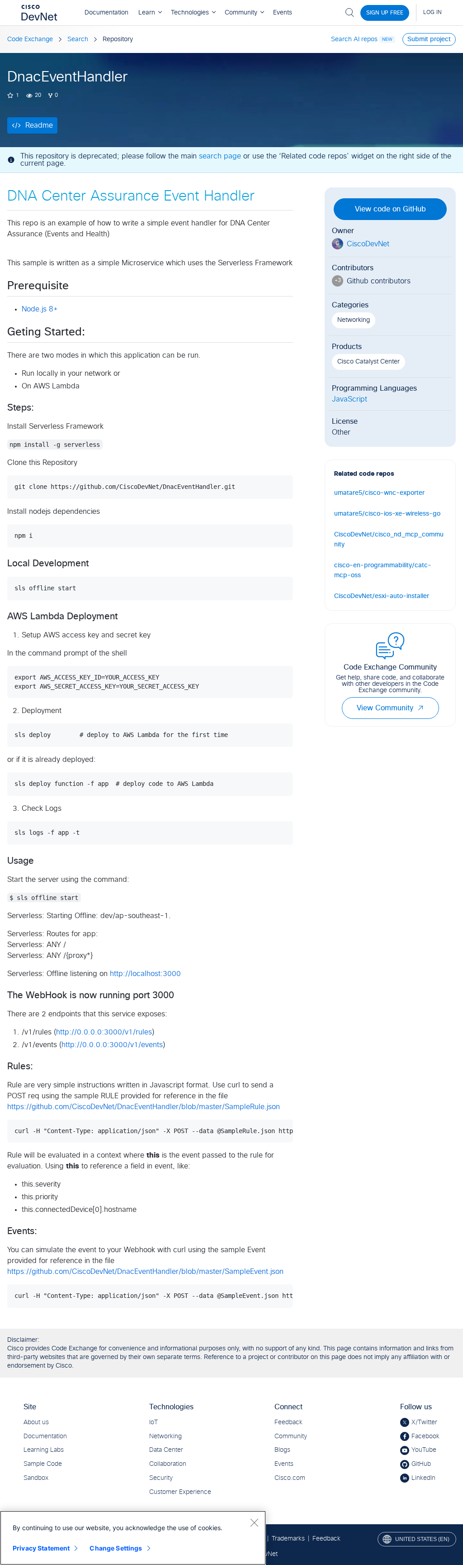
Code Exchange (30, 39)
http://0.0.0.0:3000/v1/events (112, 1044)
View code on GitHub (390, 209)
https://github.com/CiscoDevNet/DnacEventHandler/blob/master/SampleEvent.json (145, 1271)
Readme (39, 125)
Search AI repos (354, 39)
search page (220, 156)
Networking (353, 320)
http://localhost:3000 (145, 973)
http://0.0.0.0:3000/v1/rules (104, 1032)
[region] (133, 1538)
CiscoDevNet (368, 244)
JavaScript (349, 399)
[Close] (254, 1522)
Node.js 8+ (40, 309)
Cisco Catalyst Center (368, 362)
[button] (420, 708)
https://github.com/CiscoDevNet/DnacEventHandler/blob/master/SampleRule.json (143, 1106)
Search (77, 39)
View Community (385, 708)
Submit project (429, 39)
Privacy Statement (41, 1548)
